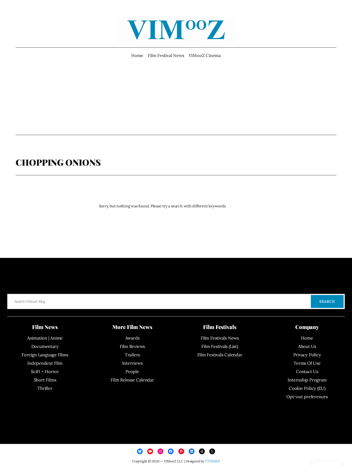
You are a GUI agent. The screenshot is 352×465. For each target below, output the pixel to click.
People (132, 371)
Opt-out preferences (307, 396)
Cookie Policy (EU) (307, 388)
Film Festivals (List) (219, 346)
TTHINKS (212, 461)
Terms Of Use (307, 363)
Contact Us (307, 371)
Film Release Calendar (132, 380)
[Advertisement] (176, 96)
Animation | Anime (45, 338)
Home (137, 55)
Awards (132, 338)
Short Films (45, 380)
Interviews (132, 363)
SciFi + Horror (45, 371)
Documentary (45, 346)
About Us (307, 346)
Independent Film (44, 363)
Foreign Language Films (45, 354)
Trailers (132, 354)
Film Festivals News (220, 338)
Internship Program (307, 380)
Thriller (44, 388)
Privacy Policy (307, 354)
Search (327, 301)
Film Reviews (132, 346)
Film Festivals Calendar (219, 354)
